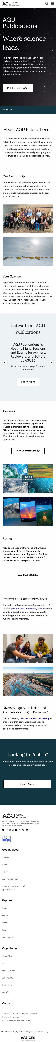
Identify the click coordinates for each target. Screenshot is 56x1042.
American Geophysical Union (15, 1032)
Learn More (28, 382)
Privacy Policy (43, 1032)
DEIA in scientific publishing (34, 718)
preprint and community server (28, 608)
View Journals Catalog (28, 450)
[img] (52, 110)
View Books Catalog (28, 574)
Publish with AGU (18, 88)
